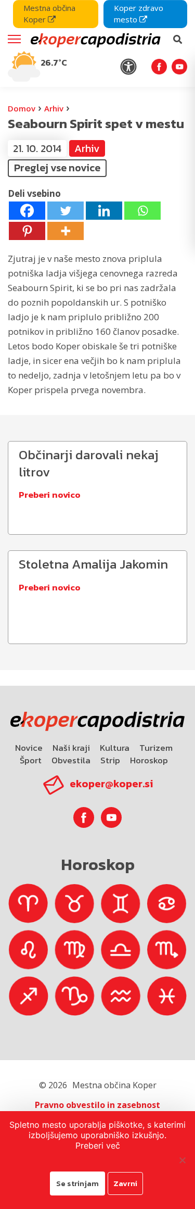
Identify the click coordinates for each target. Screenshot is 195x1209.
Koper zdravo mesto (138, 13)
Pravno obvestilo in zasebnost (97, 1105)
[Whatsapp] (142, 210)
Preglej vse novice (57, 167)
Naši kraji (71, 747)
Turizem (156, 747)
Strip (110, 760)
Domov (21, 108)
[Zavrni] (182, 1160)
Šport (31, 760)
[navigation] (97, 43)
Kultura (114, 747)
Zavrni (125, 1183)
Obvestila (70, 760)
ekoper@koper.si (111, 783)
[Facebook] (27, 210)
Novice (29, 747)
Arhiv (53, 108)
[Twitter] (65, 210)
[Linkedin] (104, 210)
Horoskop (149, 760)
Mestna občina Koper (49, 13)
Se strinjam (77, 1183)
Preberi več (97, 1145)
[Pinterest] (27, 231)
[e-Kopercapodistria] (94, 40)
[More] (65, 231)
